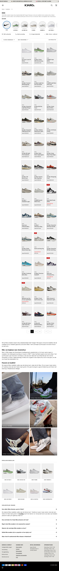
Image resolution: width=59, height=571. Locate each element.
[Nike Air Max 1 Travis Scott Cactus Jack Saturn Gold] (39, 288)
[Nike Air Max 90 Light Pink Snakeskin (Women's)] (26, 144)
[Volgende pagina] (50, 331)
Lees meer (4, 18)
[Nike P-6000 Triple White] (51, 50)
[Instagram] (2, 567)
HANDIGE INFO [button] (19, 545)
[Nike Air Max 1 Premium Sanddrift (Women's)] (39, 264)
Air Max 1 (21, 514)
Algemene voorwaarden (21, 555)
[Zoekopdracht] (50, 5)
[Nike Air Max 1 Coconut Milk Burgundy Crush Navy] (26, 73)
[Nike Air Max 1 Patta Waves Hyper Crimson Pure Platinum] (51, 313)
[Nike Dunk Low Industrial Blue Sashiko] (26, 215)
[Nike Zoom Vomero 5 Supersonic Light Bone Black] (51, 288)
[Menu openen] (4, 5)
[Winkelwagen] (55, 5)
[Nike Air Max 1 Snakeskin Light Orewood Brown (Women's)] (26, 190)
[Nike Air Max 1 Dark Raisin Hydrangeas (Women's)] (39, 144)
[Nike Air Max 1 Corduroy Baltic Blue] (26, 264)
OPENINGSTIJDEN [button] (48, 545)
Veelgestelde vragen (7, 547)
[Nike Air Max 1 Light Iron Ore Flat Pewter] (39, 73)
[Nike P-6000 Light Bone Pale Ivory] (51, 73)
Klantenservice (5, 557)
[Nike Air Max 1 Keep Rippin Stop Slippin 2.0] (51, 144)
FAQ (17, 557)
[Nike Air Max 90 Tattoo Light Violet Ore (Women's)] (26, 313)
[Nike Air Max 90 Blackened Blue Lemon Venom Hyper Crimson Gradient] (39, 313)
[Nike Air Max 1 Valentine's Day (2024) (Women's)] (39, 215)
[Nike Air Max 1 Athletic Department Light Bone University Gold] (39, 120)
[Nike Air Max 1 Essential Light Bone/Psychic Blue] (26, 97)
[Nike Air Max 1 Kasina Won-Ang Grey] (39, 167)
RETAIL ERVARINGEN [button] (35, 545)
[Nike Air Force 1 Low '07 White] (26, 50)
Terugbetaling (5, 552)
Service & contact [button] (7, 545)
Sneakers (8, 9)
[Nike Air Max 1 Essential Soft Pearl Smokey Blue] (51, 215)
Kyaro (52, 565)
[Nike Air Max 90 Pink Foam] (39, 97)
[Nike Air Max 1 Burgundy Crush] (51, 167)
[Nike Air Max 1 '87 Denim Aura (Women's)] (26, 167)
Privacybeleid (19, 553)
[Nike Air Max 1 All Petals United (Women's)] (51, 120)
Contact (17, 549)
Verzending (4, 549)
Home (3, 9)
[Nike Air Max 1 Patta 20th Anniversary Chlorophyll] (39, 50)
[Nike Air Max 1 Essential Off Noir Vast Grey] (51, 239)
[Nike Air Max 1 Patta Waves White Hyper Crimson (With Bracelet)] (51, 97)
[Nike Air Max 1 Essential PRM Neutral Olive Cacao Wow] (26, 120)
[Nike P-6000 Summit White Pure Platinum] (39, 190)
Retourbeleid (19, 551)
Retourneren (5, 554)
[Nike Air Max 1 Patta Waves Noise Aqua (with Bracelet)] (26, 239)
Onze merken (19, 547)
